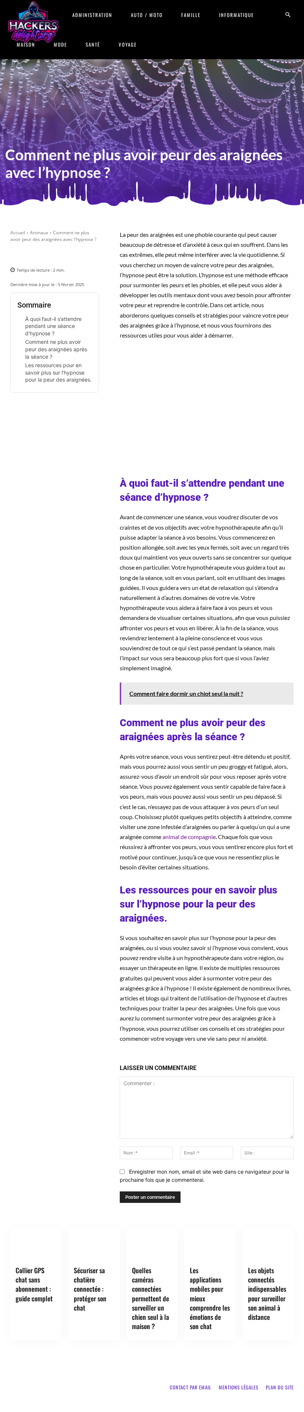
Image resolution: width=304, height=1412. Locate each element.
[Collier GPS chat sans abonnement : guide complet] (35, 1245)
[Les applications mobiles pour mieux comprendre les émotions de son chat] (210, 1245)
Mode (60, 44)
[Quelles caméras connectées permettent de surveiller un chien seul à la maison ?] (152, 1245)
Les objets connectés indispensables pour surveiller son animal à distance (267, 1293)
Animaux (39, 232)
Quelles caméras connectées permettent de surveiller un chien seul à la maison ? (150, 1298)
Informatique (236, 15)
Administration (92, 15)
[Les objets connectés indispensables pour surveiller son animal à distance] (268, 1245)
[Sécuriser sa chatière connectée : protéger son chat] (94, 1245)
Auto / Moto (147, 15)
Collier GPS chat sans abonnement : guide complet (34, 1284)
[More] (89, 254)
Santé (93, 44)
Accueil (17, 232)
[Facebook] (20, 254)
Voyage (128, 44)
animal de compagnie (189, 836)
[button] (288, 15)
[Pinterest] (54, 254)
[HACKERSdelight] (33, 21)
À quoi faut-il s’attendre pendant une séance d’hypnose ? (53, 326)
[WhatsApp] (71, 254)
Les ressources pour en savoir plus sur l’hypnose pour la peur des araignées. (58, 372)
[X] (37, 254)
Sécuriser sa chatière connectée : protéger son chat (90, 1288)
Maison (26, 44)
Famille (191, 15)
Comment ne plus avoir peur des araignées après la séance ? (56, 349)
